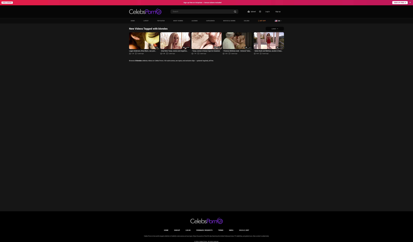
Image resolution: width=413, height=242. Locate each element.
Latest (146, 21)
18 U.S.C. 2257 (244, 230)
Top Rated (161, 21)
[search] (235, 12)
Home (133, 21)
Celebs (246, 21)
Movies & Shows (229, 21)
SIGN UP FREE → (400, 3)
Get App (263, 21)
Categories (210, 21)
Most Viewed (178, 21)
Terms (220, 230)
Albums (194, 21)
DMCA (231, 230)
